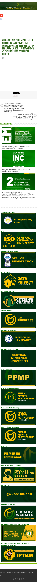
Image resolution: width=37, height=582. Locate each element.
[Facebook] (15, 579)
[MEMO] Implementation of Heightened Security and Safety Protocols (16, 147)
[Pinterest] (19, 579)
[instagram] (23, 579)
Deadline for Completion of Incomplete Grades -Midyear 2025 (16, 170)
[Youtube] (21, 579)
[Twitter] (17, 579)
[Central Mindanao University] (18, 5)
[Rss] (13, 579)
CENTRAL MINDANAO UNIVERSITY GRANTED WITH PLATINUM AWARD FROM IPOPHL (23, 116)
